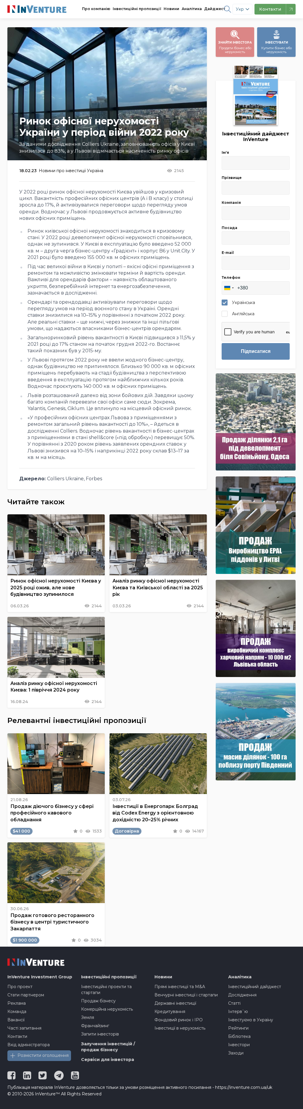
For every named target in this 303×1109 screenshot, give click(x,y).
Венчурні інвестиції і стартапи (186, 995)
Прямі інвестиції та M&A (179, 986)
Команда (16, 1011)
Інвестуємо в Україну (250, 1019)
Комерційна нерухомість (107, 1009)
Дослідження (242, 995)
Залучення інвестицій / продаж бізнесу (108, 1046)
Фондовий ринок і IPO (178, 1019)
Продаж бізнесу (98, 1001)
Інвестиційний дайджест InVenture (255, 136)
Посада (229, 227)
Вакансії (16, 1019)
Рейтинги (238, 1028)
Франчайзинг (95, 1025)
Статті (234, 1003)
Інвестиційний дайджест (254, 986)
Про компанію (96, 9)
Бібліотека (239, 1036)
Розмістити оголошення (43, 1055)
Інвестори (239, 1044)
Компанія (231, 202)
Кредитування (169, 1011)
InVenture (39, 977)
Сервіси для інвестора (107, 1059)
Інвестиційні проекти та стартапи (106, 989)
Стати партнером (25, 995)
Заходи (236, 1053)
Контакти (17, 1036)
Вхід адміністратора (28, 1044)
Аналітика (192, 9)
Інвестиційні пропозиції (137, 9)
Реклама (16, 1003)
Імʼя (225, 152)
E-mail (228, 252)
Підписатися (255, 351)
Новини (171, 9)
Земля (87, 1017)
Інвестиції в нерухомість (179, 1028)
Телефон (231, 277)
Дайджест (214, 9)
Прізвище (232, 177)
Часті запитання (24, 1028)
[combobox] (229, 288)
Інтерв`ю (238, 1011)
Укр (240, 9)
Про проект (20, 986)
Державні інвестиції (175, 1003)
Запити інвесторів (100, 1034)
